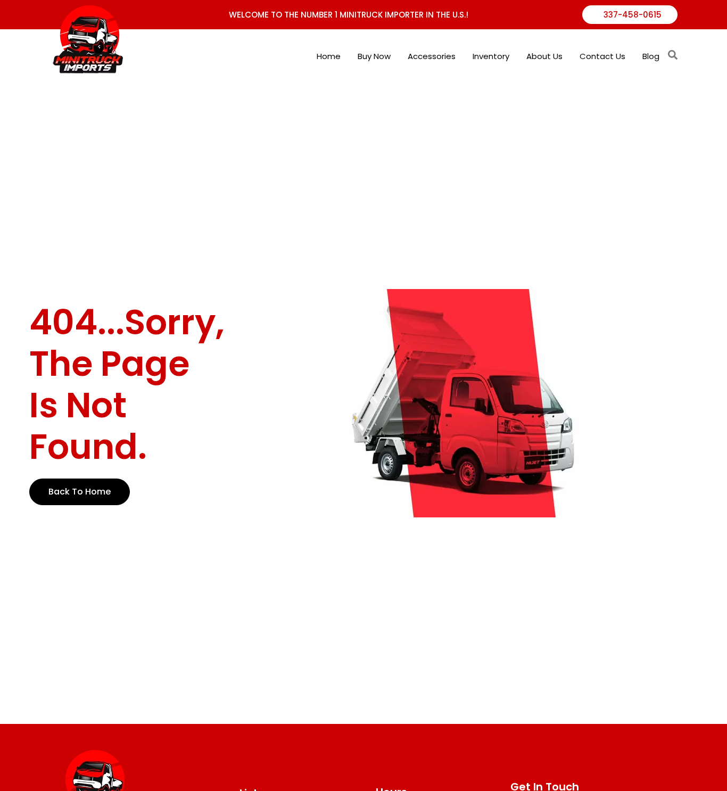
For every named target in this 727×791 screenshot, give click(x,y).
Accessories (432, 56)
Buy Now (374, 56)
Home (329, 56)
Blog (650, 56)
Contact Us (602, 56)
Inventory (491, 56)
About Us (544, 56)
